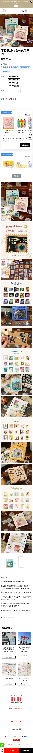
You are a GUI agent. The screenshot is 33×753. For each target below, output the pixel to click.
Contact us (16, 715)
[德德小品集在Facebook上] (12, 722)
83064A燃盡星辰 (14, 76)
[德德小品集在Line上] (21, 722)
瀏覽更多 (16, 176)
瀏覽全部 (27, 115)
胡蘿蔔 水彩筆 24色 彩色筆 (21, 131)
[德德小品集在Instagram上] (16, 722)
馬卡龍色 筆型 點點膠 (8, 131)
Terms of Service (8, 744)
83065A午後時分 (14, 80)
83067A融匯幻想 (14, 86)
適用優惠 (4, 64)
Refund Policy (25, 744)
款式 (2, 77)
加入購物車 (25, 145)
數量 (2, 90)
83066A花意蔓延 (14, 83)
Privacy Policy (17, 744)
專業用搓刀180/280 (13, 3)
